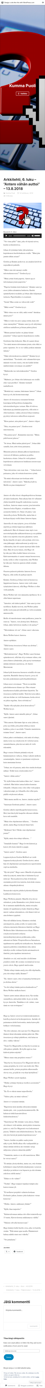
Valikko (23, 94)
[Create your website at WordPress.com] (22, 2)
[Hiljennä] (33, 236)
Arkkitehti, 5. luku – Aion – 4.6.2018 (17, 1286)
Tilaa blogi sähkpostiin (13, 1338)
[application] (22, 236)
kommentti (33, 1326)
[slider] (37, 235)
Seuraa (8, 1357)
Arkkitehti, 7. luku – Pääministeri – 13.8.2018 (23, 1290)
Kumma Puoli (22, 85)
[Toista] (6, 236)
